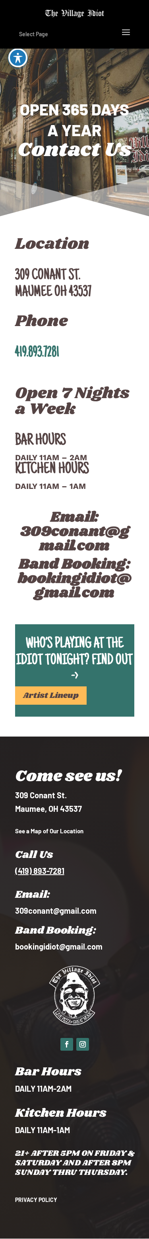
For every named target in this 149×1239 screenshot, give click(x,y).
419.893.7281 (37, 353)
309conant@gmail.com (74, 539)
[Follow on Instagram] (82, 1044)
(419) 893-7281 (39, 871)
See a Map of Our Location (49, 830)
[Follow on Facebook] (66, 1044)
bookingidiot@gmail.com (75, 586)
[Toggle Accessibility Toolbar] (17, 57)
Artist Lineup (51, 696)
